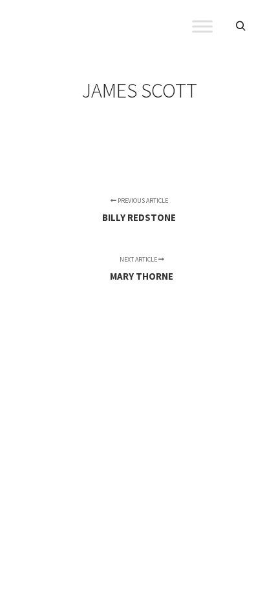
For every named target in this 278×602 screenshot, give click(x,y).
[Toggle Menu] (202, 26)
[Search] (240, 26)
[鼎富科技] (90, 26)
